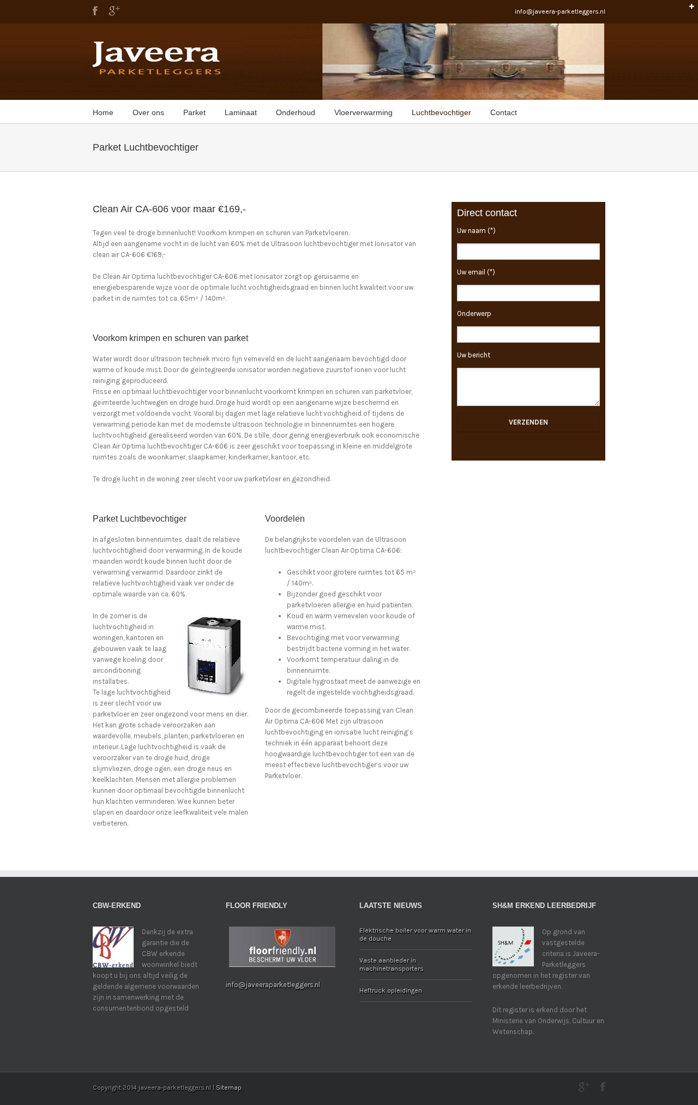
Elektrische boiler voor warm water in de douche (415, 934)
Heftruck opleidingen (390, 990)
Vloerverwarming (363, 112)
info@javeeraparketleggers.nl (273, 985)
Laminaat (241, 112)
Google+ (114, 11)
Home (103, 112)
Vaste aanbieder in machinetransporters (391, 964)
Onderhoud (295, 112)
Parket (194, 112)
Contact (503, 112)
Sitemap (229, 1087)
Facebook (95, 10)
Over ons (148, 112)
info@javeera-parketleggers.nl (560, 11)
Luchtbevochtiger (441, 112)
